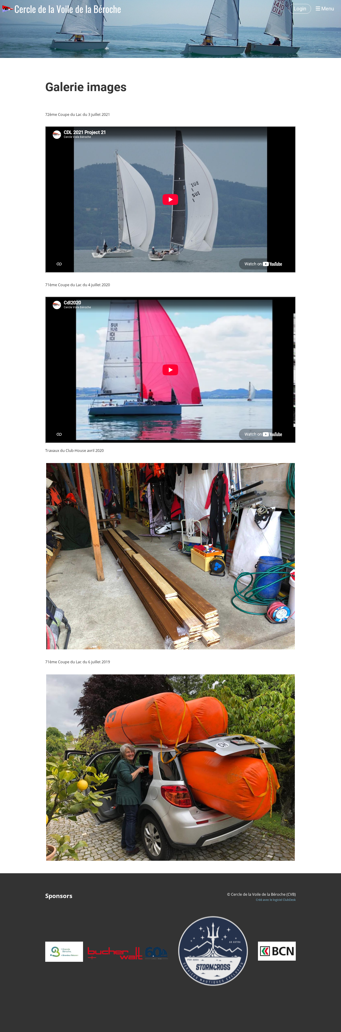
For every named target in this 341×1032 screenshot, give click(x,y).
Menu (327, 9)
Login (300, 9)
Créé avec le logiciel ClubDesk (276, 900)
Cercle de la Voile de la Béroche (67, 8)
